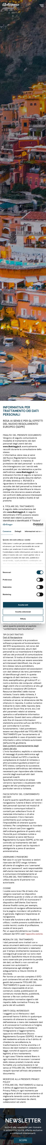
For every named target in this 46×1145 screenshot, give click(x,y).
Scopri (23, 1140)
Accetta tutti (23, 605)
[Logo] (10, 5)
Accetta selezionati (23, 612)
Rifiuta (23, 619)
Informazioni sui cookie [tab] (34, 531)
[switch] (40, 580)
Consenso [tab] (7, 531)
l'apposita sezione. (34, 933)
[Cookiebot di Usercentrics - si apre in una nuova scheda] (33, 524)
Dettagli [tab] (18, 531)
